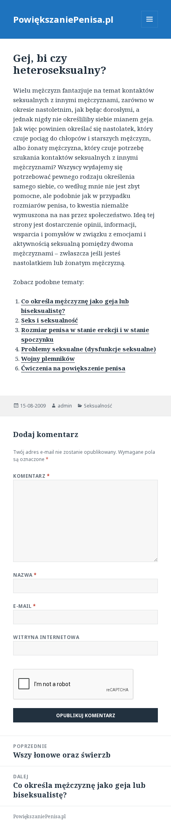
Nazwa (25, 575)
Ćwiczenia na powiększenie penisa (73, 368)
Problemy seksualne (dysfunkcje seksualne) (88, 349)
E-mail (24, 606)
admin (65, 405)
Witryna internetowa (46, 637)
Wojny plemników (48, 358)
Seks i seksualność (49, 320)
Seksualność (98, 405)
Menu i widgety (150, 27)
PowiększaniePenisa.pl (63, 19)
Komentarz (31, 476)
